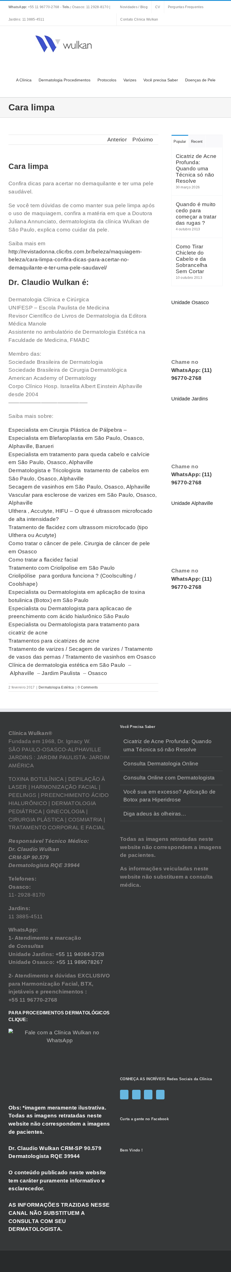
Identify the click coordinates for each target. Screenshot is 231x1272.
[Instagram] (136, 1094)
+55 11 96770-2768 (34, 7)
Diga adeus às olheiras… (154, 814)
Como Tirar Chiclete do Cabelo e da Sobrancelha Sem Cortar (192, 259)
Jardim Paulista (61, 673)
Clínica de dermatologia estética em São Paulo (67, 665)
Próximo (142, 139)
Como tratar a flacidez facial (43, 560)
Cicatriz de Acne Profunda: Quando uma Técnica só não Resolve (196, 168)
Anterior (117, 139)
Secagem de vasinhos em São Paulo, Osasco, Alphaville (79, 487)
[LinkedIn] (160, 1094)
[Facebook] (124, 1094)
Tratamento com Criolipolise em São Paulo (61, 568)
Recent (197, 141)
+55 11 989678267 (79, 962)
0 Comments (88, 687)
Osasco (97, 673)
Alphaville (22, 673)
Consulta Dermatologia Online (160, 764)
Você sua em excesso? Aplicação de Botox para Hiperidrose (169, 796)
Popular (180, 141)
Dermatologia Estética (56, 687)
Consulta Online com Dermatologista (169, 778)
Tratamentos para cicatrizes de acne (53, 641)
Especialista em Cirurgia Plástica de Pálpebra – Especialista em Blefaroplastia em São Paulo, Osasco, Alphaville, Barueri (76, 438)
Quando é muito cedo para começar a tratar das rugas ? (196, 213)
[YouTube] (148, 1094)
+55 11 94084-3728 (80, 954)
